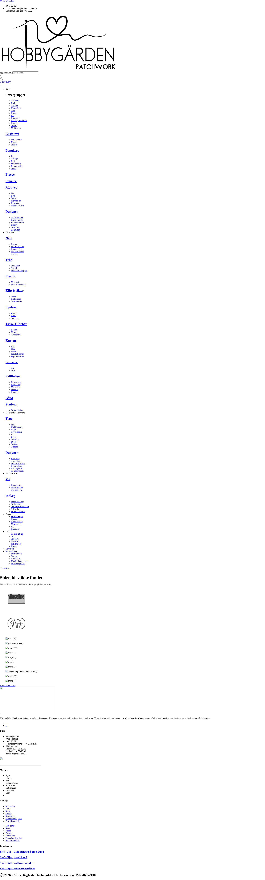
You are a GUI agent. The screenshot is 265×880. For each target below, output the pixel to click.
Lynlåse (11, 307)
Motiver (11, 187)
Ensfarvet (12, 134)
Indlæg (10, 496)
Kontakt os (10, 816)
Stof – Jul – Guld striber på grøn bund (22, 851)
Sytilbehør (13, 376)
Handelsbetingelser (14, 818)
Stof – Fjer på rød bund (13, 857)
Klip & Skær (15, 290)
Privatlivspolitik (12, 821)
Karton (11, 340)
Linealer (12, 362)
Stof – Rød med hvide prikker (17, 863)
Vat (8, 479)
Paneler (11, 181)
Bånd (9, 398)
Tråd (9, 260)
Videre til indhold (7, 1)
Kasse (8, 811)
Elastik (10, 276)
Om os (8, 813)
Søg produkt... (6, 73)
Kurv (8, 809)
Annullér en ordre (7, 685)
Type (9, 418)
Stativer (11, 404)
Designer (12, 211)
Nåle (9, 238)
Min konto (10, 806)
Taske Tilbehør (16, 324)
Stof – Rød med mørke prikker (17, 868)
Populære (12, 150)
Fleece (10, 174)
